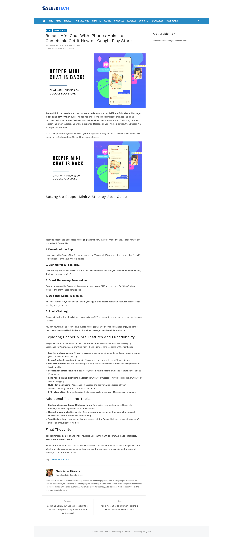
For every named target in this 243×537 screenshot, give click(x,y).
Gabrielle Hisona (54, 45)
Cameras (131, 21)
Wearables (157, 21)
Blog (48, 30)
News (58, 21)
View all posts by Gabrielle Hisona (69, 475)
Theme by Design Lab (142, 532)
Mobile (67, 21)
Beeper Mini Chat (61, 459)
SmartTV (96, 21)
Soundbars (172, 21)
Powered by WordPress (121, 532)
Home (50, 21)
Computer (144, 21)
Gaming (107, 21)
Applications (82, 21)
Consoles (119, 21)
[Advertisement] (94, 218)
